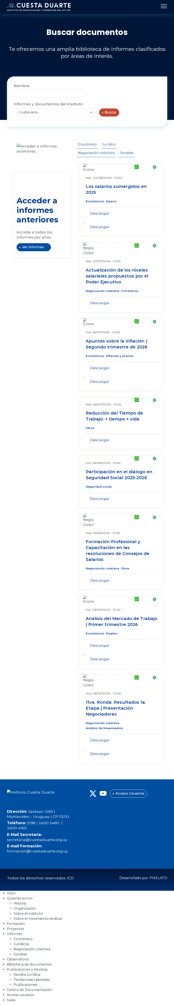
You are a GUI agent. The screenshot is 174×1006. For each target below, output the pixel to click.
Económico (87, 144)
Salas (11, 1000)
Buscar (110, 112)
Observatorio (18, 959)
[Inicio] (39, 7)
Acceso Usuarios (129, 793)
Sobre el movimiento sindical (38, 919)
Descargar (99, 213)
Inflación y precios (119, 356)
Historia (20, 903)
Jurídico (109, 144)
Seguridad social (99, 486)
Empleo (111, 633)
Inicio (11, 893)
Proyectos (15, 929)
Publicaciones (25, 985)
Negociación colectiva (96, 153)
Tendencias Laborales (32, 980)
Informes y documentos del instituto (48, 104)
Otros (90, 428)
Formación (16, 924)
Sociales (126, 153)
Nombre (21, 85)
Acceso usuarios (20, 995)
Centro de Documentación (29, 990)
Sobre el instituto (28, 914)
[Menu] (162, 7)
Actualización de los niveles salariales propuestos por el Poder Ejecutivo (117, 276)
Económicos (95, 201)
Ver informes (33, 247)
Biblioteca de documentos (29, 964)
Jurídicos (21, 944)
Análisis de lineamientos (104, 728)
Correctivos (129, 291)
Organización (25, 908)
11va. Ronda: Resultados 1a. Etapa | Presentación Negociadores (116, 708)
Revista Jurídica (27, 975)
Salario (111, 201)
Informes (14, 934)
